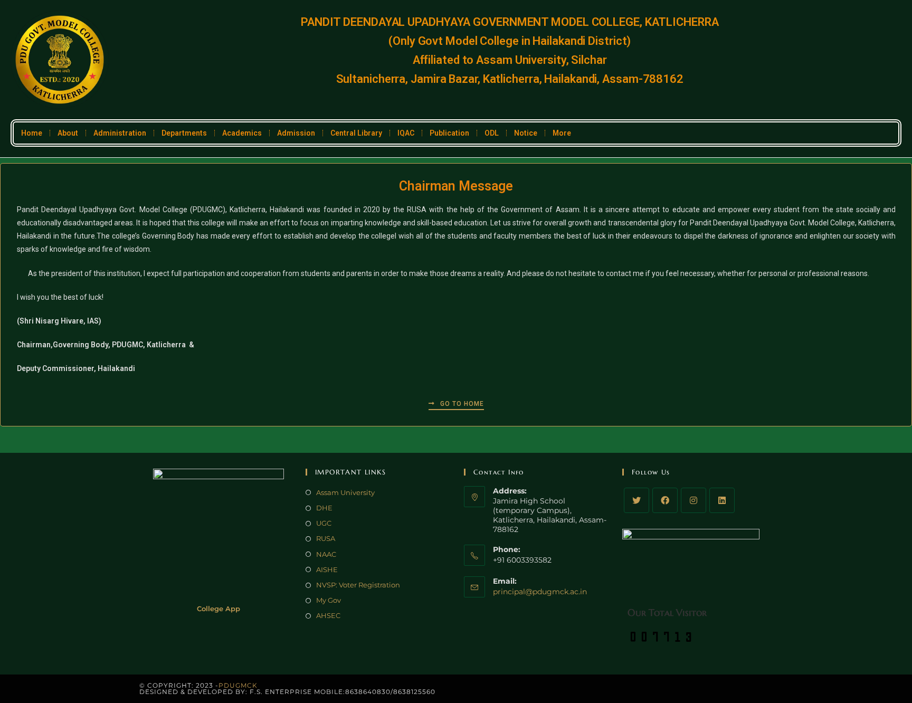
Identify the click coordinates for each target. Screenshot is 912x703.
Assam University (345, 492)
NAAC (326, 554)
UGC (323, 523)
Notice (525, 133)
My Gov (328, 600)
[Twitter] (636, 500)
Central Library (356, 133)
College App (218, 608)
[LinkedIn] (722, 500)
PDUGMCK (238, 685)
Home (31, 133)
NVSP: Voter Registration (358, 585)
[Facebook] (665, 500)
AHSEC (328, 615)
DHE (324, 508)
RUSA (325, 538)
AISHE (327, 569)
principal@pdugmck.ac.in (540, 591)
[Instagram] (693, 500)
